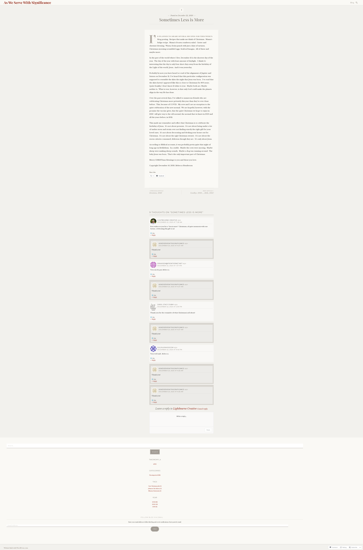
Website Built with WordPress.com (16, 548)
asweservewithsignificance (171, 243)
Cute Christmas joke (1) (154, 486)
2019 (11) (154, 506)
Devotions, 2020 (156, 192)
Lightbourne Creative (167, 220)
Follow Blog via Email (152, 517)
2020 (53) (155, 504)
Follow (155, 529)
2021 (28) (155, 502)
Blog (352, 3)
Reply (154, 235)
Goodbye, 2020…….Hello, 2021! (202, 192)
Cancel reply (202, 409)
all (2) (154, 464)
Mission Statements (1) (154, 491)
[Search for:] (357, 2)
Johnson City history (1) (155, 488)
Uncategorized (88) (155, 475)
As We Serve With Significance (27, 2)
